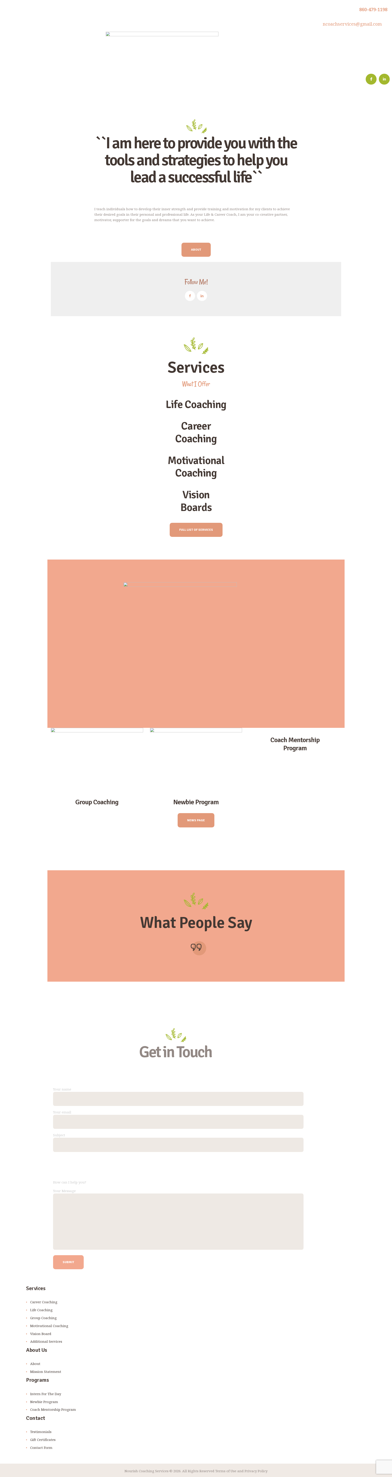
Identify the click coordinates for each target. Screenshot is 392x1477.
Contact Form (41, 1447)
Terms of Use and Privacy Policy (240, 1471)
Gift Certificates (43, 1439)
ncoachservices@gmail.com (352, 24)
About (35, 1363)
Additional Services (46, 1341)
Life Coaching (41, 1310)
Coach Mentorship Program (295, 744)
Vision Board (40, 1333)
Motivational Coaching (49, 1325)
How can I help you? (69, 1182)
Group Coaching (96, 802)
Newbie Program (196, 802)
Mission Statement (45, 1371)
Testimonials (40, 1431)
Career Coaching (43, 1302)
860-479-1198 (373, 9)
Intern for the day (45, 1393)
